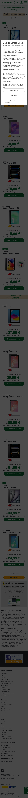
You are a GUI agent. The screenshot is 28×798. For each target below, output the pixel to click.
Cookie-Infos (8, 102)
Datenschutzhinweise (15, 101)
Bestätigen (14, 90)
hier (4, 87)
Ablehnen (14, 95)
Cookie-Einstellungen (13, 43)
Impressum (5, 101)
